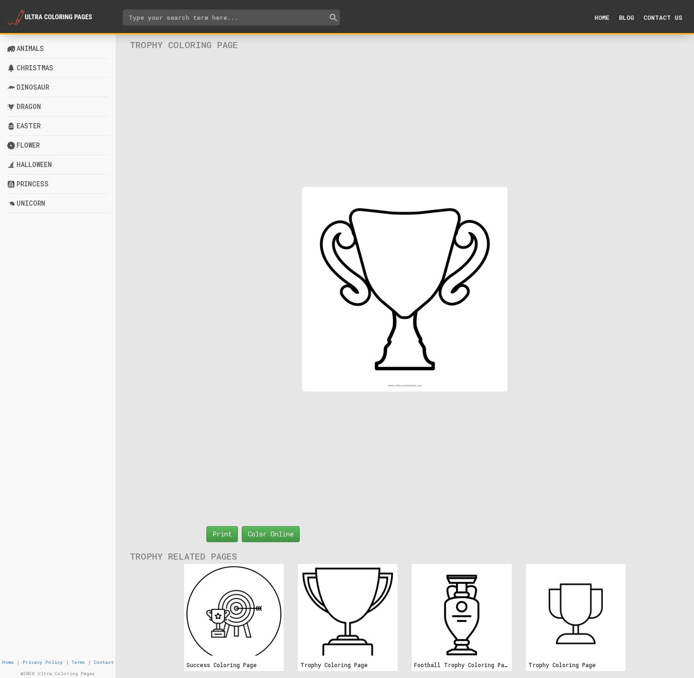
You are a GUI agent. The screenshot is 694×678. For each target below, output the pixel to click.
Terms (78, 662)
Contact (104, 662)
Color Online (271, 533)
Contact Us (662, 17)
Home (601, 17)
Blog (626, 17)
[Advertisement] (405, 118)
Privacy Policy (43, 662)
